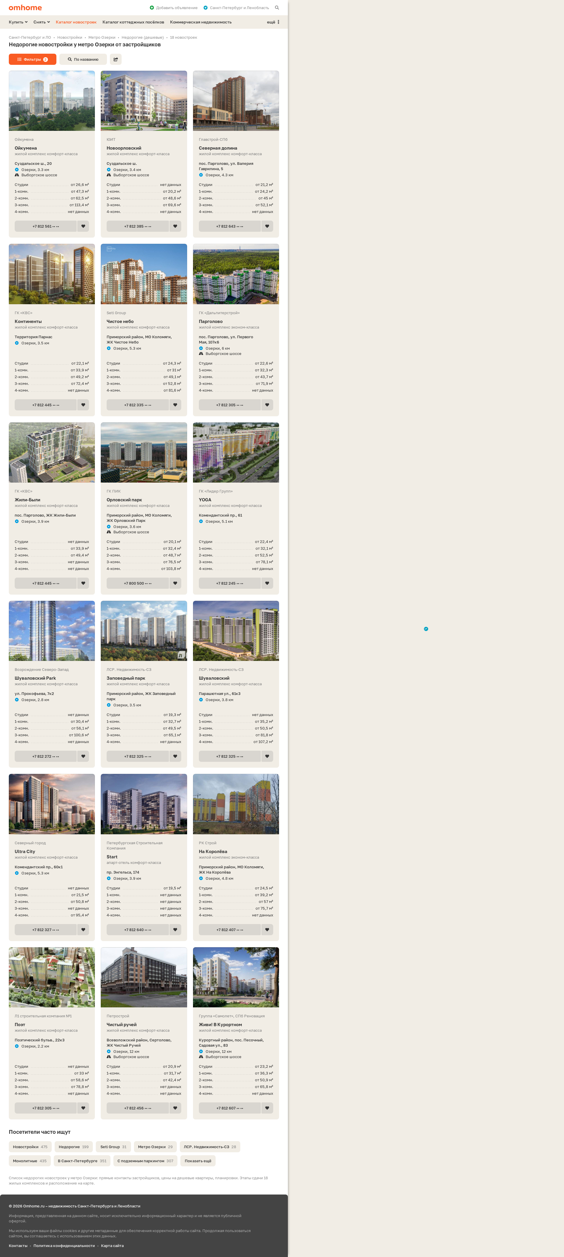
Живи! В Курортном (220, 1024)
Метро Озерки (155, 1146)
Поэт (20, 1024)
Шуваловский (214, 678)
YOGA (205, 499)
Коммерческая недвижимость (201, 21)
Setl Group (113, 1146)
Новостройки (30, 1146)
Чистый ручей (122, 1024)
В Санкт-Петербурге (82, 1160)
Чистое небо (120, 321)
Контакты (18, 1245)
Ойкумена (26, 147)
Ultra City (25, 851)
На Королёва (213, 851)
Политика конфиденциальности (64, 1245)
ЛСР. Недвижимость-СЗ (210, 1146)
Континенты (28, 321)
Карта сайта (112, 1245)
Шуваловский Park (35, 678)
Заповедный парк (126, 678)
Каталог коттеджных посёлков (133, 21)
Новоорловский (124, 147)
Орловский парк (124, 499)
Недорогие (74, 1146)
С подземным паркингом (145, 1160)
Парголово (211, 321)
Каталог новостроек (76, 21)
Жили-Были (27, 499)
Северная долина (218, 147)
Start (112, 856)
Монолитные (30, 1160)
